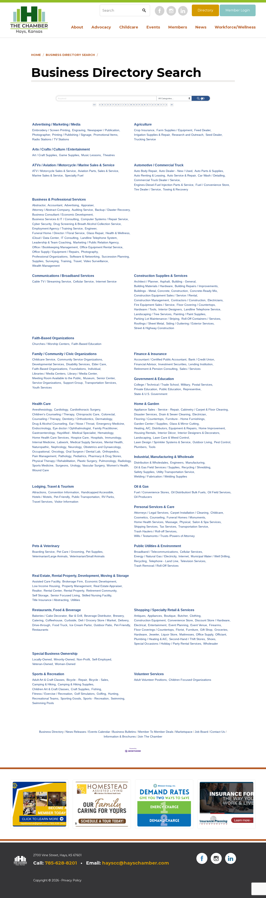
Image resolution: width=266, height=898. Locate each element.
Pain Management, (44, 456)
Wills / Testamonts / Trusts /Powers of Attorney (164, 536)
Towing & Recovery (175, 189)
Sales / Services (190, 368)
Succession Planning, (116, 256)
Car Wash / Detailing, (211, 175)
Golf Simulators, (84, 693)
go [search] (202, 98)
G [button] (115, 104)
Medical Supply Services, (86, 442)
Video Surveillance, (96, 261)
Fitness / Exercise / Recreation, (52, 693)
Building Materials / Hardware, (154, 286)
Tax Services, (168, 526)
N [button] (133, 104)
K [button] (125, 104)
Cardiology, (61, 409)
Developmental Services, (48, 364)
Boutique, (170, 615)
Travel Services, (42, 501)
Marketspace (183, 731)
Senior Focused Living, (65, 595)
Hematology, (106, 432)
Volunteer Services (149, 674)
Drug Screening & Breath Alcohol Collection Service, (87, 224)
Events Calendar (99, 731)
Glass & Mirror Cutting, (185, 423)
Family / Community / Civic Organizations (64, 354)
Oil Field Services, (219, 492)
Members (177, 27)
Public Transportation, (86, 496)
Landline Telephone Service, (202, 309)
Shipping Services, (146, 526)
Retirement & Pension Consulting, (156, 368)
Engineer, (91, 228)
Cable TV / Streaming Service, (52, 281)
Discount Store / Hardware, (212, 620)
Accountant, (55, 205)
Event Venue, (199, 625)
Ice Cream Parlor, (80, 625)
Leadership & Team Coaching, (52, 242)
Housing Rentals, (145, 432)
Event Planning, (179, 625)
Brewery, (118, 615)
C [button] (105, 104)
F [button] (113, 104)
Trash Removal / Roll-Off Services (156, 565)
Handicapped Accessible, (97, 492)
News (200, 27)
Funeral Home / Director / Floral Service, (58, 233)
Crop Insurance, (144, 130)
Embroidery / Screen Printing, (51, 130)
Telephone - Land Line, (164, 561)
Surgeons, (62, 465)
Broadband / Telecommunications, (156, 551)
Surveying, (52, 261)
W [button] (158, 104)
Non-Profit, (84, 659)
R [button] (144, 104)
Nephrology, (59, 447)
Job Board (201, 731)
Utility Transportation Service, (175, 472)
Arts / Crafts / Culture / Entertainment (61, 149)
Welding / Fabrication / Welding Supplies (160, 476)
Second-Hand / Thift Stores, (187, 639)
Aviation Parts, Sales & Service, (98, 171)
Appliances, (155, 615)
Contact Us (217, 731)
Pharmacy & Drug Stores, (105, 456)
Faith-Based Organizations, (50, 368)
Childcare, (217, 512)
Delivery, (123, 620)
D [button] (107, 104)
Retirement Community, (101, 590)
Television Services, (193, 561)
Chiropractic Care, (88, 414)
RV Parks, (108, 496)
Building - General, (184, 281)
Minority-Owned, (64, 659)
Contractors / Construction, (188, 300)
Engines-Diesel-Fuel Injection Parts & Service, (164, 184)
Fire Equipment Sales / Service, (154, 304)
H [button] (118, 104)
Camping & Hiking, (44, 684)
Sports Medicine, (43, 465)
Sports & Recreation (48, 674)
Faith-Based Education (86, 343)
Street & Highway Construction (154, 328)
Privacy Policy (71, 880)
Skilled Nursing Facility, (97, 595)
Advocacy (101, 27)
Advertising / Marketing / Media (56, 124)
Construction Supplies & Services (160, 276)
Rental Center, (53, 590)
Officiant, (221, 634)
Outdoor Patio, (103, 625)
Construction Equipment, (150, 620)
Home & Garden (146, 404)
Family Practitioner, (105, 428)
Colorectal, (108, 414)
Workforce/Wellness (235, 27)
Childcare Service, (44, 359)
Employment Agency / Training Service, (58, 228)
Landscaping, (143, 437)
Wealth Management (46, 265)
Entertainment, (157, 625)
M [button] (131, 104)
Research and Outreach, (188, 134)
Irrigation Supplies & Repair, (152, 134)
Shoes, (211, 639)
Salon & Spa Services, (207, 522)
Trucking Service (145, 139)
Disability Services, (78, 364)
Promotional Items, (106, 134)
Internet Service (106, 281)
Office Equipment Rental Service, (101, 247)
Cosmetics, (141, 517)
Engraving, (79, 130)
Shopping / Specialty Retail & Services (164, 610)
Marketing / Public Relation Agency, (96, 242)
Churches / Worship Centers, (51, 343)
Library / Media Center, (83, 373)
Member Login (237, 10)
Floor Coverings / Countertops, (154, 629)
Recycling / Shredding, (196, 467)
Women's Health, (118, 465)
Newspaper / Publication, (103, 130)
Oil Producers (143, 496)
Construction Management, (152, 300)
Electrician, (199, 414)
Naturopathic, (41, 447)
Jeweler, (154, 634)
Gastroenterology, (44, 432)
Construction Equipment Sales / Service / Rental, (166, 295)
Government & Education (154, 379)
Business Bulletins (124, 731)
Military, (186, 384)
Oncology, (58, 451)
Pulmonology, (108, 461)
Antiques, (140, 615)
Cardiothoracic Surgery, (85, 409)
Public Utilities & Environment (157, 546)
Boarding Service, (43, 551)
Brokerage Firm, (73, 581)
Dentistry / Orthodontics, (78, 419)
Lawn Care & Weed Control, (171, 437)
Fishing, (96, 689)
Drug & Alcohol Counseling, (50, 423)
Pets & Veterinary (45, 546)
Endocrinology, (42, 428)
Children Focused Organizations (190, 679)
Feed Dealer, (202, 130)
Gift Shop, (206, 629)
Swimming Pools (43, 703)
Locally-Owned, (42, 659)
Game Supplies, (69, 155)
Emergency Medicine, (110, 423)
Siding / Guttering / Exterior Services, (190, 323)
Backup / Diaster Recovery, (113, 209)
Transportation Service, (193, 526)
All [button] (172, 104)
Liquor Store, (169, 634)
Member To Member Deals (155, 731)
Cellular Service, (84, 281)
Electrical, (140, 625)
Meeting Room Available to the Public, (57, 378)
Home (36, 54)
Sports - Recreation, (96, 698)
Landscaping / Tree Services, (153, 314)
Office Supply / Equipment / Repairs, (56, 251)
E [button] (110, 104)
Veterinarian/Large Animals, (50, 556)
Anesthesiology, (42, 409)
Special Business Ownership (55, 653)
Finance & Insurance (150, 354)
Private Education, (146, 389)
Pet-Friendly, (62, 496)
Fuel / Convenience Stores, (152, 492)
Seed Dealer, (214, 134)
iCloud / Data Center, (46, 237)
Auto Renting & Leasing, (150, 175)
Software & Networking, (85, 256)
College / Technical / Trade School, (157, 384)
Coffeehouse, (54, 620)
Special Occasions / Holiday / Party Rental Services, (168, 643)
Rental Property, (74, 590)
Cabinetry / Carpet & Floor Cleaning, (205, 409)
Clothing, (195, 615)
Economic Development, (101, 581)
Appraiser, (87, 205)
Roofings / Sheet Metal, (149, 323)
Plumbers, (140, 447)
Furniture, (192, 629)
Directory (205, 10)
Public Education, (170, 389)
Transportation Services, (101, 382)
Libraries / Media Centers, (49, 373)
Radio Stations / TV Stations (50, 139)
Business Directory (51, 731)
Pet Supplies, (94, 551)
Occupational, (41, 451)
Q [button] (142, 104)
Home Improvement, (212, 428)
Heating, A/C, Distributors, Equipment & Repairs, (165, 428)
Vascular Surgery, (93, 465)
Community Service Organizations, (80, 359)
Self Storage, (40, 595)
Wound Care (40, 470)
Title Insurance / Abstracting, (50, 600)
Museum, (89, 378)
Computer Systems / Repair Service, (105, 219)
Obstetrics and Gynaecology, (102, 447)
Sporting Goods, (71, 698)
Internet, (184, 556)
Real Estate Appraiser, (108, 586)
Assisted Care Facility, (46, 581)
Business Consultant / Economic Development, (63, 214)
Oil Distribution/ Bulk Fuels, (188, 492)
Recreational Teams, (45, 698)
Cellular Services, (191, 551)
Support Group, (73, 382)
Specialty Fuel (74, 175)
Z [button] (166, 104)
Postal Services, (202, 384)
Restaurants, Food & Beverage (56, 610)
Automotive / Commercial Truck (158, 165)
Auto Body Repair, (146, 171)
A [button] (99, 104)
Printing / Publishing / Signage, (72, 134)
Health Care (41, 404)
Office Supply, (205, 634)
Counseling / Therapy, (46, 419)
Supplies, (38, 261)
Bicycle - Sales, (99, 679)
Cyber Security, (42, 224)
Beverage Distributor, (98, 615)
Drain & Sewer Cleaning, (175, 414)
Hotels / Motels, (42, 496)
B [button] (102, 104)
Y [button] (163, 104)
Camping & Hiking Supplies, (76, 684)
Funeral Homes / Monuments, (186, 517)
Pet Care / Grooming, (71, 551)
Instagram (171, 11)
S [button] (147, 104)
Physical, (185, 522)
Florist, (180, 629)
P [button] (139, 104)
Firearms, (215, 625)
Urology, (75, 465)
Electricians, (215, 300)
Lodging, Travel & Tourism (53, 486)
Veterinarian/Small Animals (87, 556)
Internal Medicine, (44, 442)
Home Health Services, (149, 522)
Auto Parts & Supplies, (209, 171)
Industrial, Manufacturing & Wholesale (164, 457)
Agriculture (143, 124)
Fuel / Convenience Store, (213, 184)
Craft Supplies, (80, 689)
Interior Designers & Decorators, (199, 432)
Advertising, (72, 205)
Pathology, (65, 456)
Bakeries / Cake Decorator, (50, 615)
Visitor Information (66, 501)
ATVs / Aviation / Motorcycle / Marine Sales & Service (73, 165)
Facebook (159, 11)
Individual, (94, 368)
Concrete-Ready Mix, (204, 290)
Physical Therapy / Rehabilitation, (54, 461)
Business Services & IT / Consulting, (56, 219)
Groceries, (221, 629)
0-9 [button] (94, 104)
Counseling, (157, 517)
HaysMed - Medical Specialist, (76, 432)
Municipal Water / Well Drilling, (210, 556)
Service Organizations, (47, 382)
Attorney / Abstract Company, (51, 209)
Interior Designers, (170, 309)
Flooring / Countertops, (149, 419)
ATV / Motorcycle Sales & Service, (54, 171)
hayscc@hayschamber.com (135, 863)
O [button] (136, 104)
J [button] (123, 104)
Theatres (109, 155)
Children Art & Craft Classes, (51, 689)
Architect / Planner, (146, 281)
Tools (152, 447)
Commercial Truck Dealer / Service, (157, 180)
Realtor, (37, 590)
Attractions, (39, 492)
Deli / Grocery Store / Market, (97, 620)
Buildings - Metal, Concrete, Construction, (161, 290)
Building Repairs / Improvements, (196, 286)
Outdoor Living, (203, 442)
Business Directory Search (70, 54)
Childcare (128, 27)
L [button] (128, 104)
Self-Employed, (102, 659)
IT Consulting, (70, 237)
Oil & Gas (141, 486)
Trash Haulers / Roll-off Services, (155, 531)
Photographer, (41, 134)
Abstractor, (39, 205)
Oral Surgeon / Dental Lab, (83, 451)
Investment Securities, (172, 364)
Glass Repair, (95, 233)
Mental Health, (113, 442)
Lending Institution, (200, 364)
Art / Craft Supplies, (45, 155)
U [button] (152, 104)
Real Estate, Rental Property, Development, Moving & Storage (80, 575)
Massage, (171, 522)
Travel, (77, 261)
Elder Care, (99, 364)
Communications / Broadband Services (63, 276)
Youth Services (42, 387)
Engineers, (177, 462)
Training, (66, 261)
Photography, (90, 251)
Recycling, (141, 561)
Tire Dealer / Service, (148, 189)
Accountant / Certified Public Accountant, (160, 359)
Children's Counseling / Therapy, (53, 414)
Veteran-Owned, (43, 664)
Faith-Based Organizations (53, 338)
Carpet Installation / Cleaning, (189, 512)
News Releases (76, 731)
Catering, (38, 620)
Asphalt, (165, 281)
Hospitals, (97, 437)
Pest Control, (222, 442)
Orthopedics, (110, 451)
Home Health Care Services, (51, 437)
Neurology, (75, 447)
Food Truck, (60, 625)
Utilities (75, 600)
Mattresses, (187, 634)
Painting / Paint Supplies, (190, 314)
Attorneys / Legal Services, (151, 512)
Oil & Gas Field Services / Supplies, (157, 467)
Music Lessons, (91, 155)
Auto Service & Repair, (182, 175)
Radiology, (125, 461)
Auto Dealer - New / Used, (176, 171)
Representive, (192, 389)
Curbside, (70, 620)
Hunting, (113, 693)
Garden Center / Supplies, (151, 423)
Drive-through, (41, 625)
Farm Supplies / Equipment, (174, 130)
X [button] (161, 104)
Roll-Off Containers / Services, (201, 318)
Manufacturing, (195, 462)
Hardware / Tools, (145, 309)
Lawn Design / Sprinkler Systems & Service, (162, 442)
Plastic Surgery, (87, 461)
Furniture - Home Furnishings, (185, 419)
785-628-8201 (61, 863)
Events (153, 27)
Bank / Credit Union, (201, 359)
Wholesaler (210, 643)
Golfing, (102, 693)
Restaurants (40, 629)
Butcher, (183, 615)
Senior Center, (106, 378)
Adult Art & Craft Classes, (48, 679)
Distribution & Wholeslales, (151, 462)
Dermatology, (104, 419)
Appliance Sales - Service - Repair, (157, 409)
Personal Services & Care (154, 507)
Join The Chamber (150, 736)
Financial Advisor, (145, 364)
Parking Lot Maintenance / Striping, (157, 318)
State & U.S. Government (150, 394)
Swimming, (118, 698)
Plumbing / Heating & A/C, (151, 639)
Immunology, (113, 437)
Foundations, (78, 368)
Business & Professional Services (59, 199)
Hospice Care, (80, 437)
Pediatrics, (80, 456)
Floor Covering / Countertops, (196, 304)
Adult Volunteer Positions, (150, 679)
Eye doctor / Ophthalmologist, (72, 428)
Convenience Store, (181, 620)
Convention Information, (64, 492)
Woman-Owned (65, 664)
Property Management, (77, 586)
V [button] (155, 104)
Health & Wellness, (118, 233)
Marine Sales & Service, (48, 175)
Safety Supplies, (144, 472)
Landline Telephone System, (99, 237)
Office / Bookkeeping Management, (55, 247)
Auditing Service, (83, 209)
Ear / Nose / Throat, (82, 423)
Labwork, (63, 442)
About (77, 27)
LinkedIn (183, 11)
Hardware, (141, 634)
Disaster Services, (146, 414)
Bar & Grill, (76, 615)
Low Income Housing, (46, 586)
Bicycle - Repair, (77, 679)
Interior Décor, (167, 432)
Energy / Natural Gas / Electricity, (155, 556)
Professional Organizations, (50, 256)
